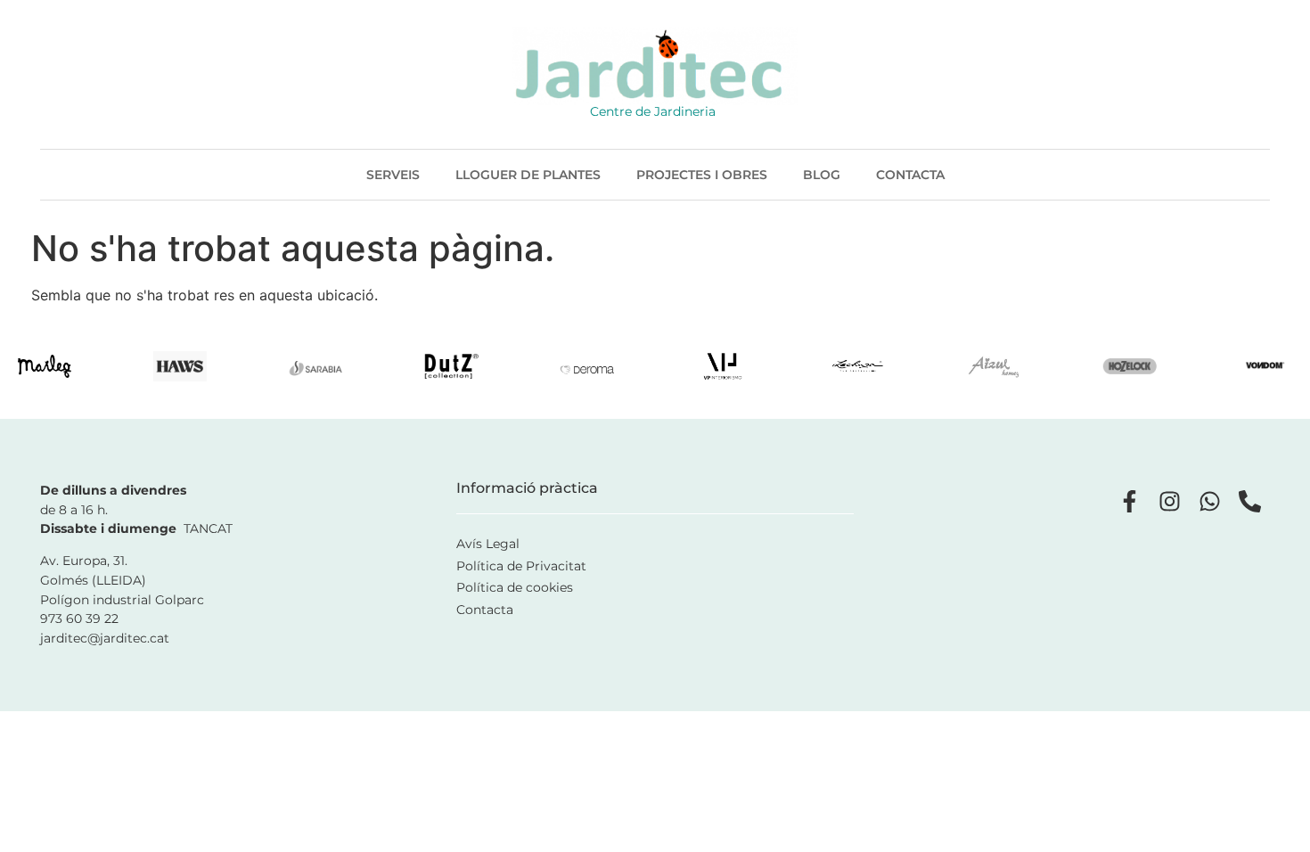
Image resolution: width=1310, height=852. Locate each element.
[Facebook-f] (1129, 501)
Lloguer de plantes (528, 175)
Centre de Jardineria (653, 111)
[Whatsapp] (1210, 501)
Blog (821, 175)
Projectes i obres (701, 175)
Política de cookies (514, 587)
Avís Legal (488, 544)
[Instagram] (1170, 501)
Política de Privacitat (521, 566)
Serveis (393, 175)
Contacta (910, 175)
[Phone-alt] (1250, 501)
